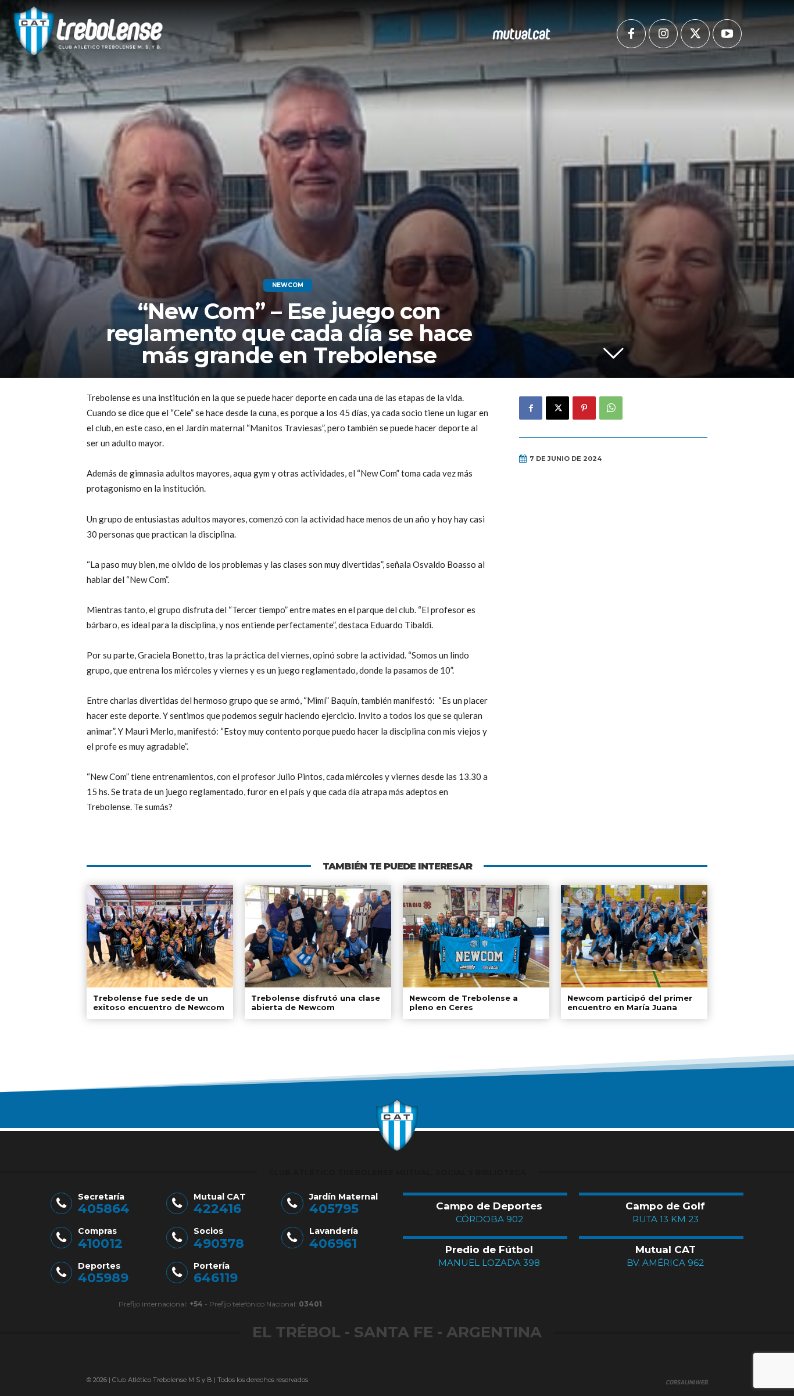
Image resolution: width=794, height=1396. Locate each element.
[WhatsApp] (611, 408)
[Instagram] (663, 33)
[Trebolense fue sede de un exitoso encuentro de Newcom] (160, 936)
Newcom (287, 285)
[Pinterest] (584, 408)
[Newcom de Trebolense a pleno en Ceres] (476, 936)
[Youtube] (727, 33)
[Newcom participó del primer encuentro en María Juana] (634, 936)
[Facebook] (631, 33)
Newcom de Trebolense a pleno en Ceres (463, 1002)
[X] (695, 33)
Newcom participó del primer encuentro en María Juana (629, 1002)
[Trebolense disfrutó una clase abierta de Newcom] (318, 936)
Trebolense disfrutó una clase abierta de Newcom (315, 1002)
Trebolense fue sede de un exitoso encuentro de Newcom (158, 1002)
